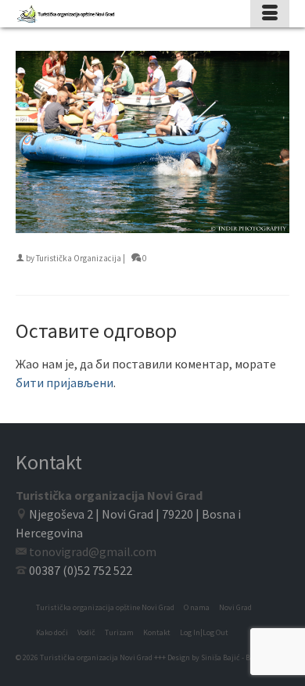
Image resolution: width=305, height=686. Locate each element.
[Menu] (269, 13)
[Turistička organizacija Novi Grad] (115, 13)
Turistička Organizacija (78, 258)
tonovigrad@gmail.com (92, 551)
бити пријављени (64, 382)
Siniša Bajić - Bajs (230, 657)
